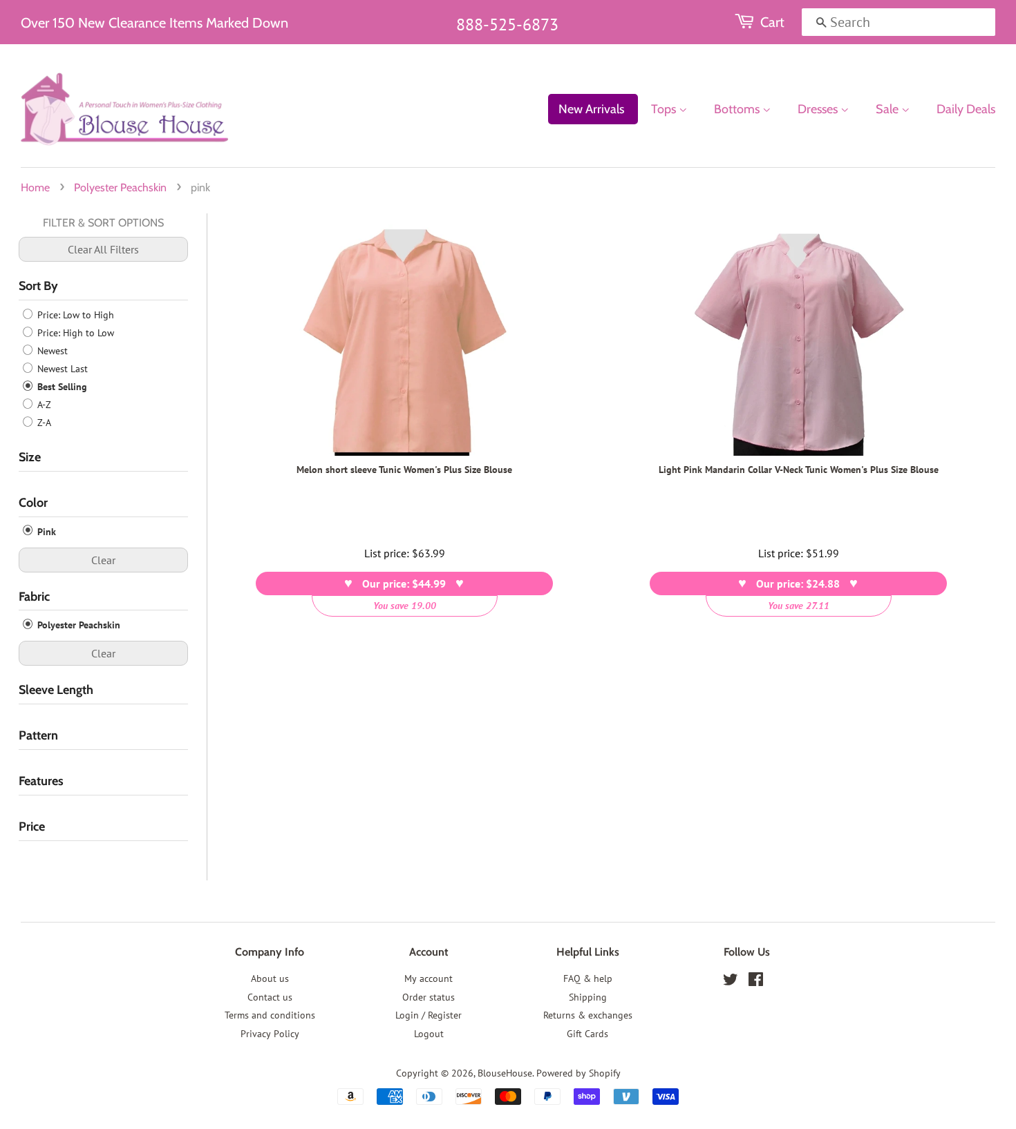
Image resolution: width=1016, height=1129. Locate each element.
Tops (665, 109)
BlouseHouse (505, 1073)
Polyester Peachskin (120, 187)
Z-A (43, 422)
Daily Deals (966, 109)
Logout (429, 1033)
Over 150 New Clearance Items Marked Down (154, 23)
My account (428, 978)
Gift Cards (587, 1033)
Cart (772, 22)
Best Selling (61, 386)
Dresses (819, 109)
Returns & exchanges (587, 1015)
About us (270, 978)
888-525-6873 (507, 24)
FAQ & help (587, 978)
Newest (51, 351)
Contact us (269, 997)
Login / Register (428, 1015)
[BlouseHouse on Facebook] (756, 982)
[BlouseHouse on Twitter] (730, 982)
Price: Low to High (74, 315)
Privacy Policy (270, 1033)
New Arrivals (591, 109)
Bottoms (738, 109)
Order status (428, 997)
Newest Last (61, 369)
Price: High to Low (74, 333)
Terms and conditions (270, 1015)
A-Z (43, 404)
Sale (888, 109)
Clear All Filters (103, 249)
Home (35, 187)
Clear (103, 560)
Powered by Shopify (578, 1073)
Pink (45, 531)
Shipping (588, 997)
